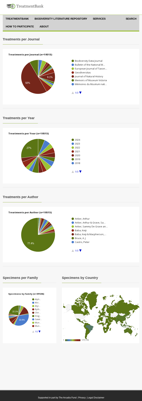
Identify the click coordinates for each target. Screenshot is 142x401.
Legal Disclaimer (95, 397)
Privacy (82, 397)
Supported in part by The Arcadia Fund (57, 397)
